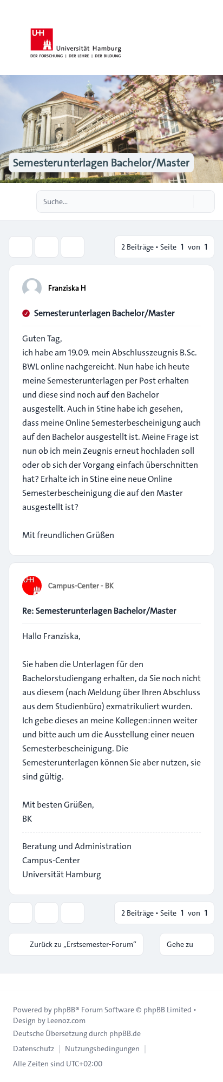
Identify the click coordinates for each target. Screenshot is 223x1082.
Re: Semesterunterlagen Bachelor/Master (99, 610)
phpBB (64, 1009)
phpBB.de (125, 1033)
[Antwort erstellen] (20, 247)
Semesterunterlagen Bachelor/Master (104, 313)
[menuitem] (33, 1048)
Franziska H (67, 288)
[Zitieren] (191, 287)
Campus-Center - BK (81, 585)
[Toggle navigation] (210, 37)
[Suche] (184, 201)
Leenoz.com (66, 1020)
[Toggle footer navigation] (13, 982)
